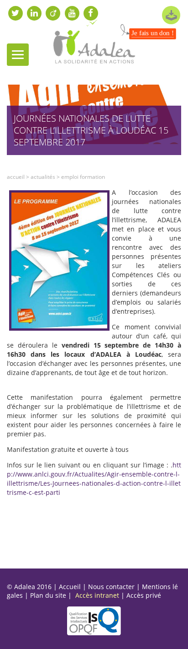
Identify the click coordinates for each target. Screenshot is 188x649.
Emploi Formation (83, 177)
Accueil (16, 177)
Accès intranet (97, 595)
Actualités (43, 177)
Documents (171, 15)
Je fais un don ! (152, 33)
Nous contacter (111, 586)
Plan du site (48, 595)
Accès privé (143, 595)
